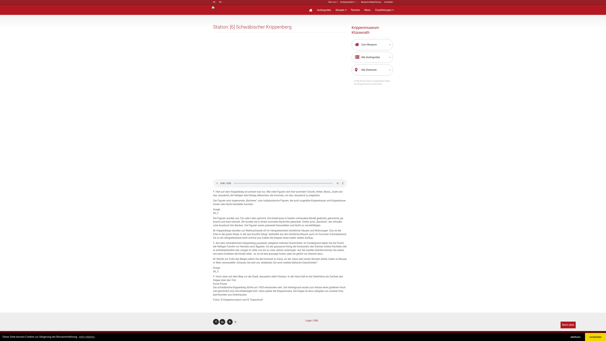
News (367, 10)
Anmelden (388, 2)
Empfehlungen (383, 10)
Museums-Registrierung (371, 2)
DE (214, 2)
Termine (355, 10)
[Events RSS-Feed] (230, 322)
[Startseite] (311, 9)
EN (220, 2)
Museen (340, 10)
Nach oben (568, 324)
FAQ (316, 320)
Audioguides (324, 10)
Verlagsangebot (347, 2)
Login (308, 320)
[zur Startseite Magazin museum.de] (231, 7)
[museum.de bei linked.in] (222, 322)
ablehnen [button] (575, 337)
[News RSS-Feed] (235, 322)
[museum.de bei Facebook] (216, 322)
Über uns (332, 2)
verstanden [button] (595, 337)
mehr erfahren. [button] (87, 336)
